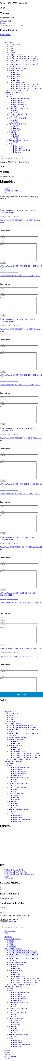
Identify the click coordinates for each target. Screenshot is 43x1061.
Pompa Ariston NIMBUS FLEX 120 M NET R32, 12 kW (19, 656)
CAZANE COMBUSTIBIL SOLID (21, 90)
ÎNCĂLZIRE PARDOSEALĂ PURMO (23, 56)
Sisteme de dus (18, 106)
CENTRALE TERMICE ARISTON (26, 84)
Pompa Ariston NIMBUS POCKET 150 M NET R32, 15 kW (20, 276)
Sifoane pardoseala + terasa (18, 140)
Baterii (11, 96)
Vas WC (16, 126)
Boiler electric (18, 146)
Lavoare (16, 128)
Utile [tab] (6, 933)
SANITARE (8, 94)
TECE (15, 112)
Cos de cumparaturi (11, 1056)
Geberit (15, 110)
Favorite (7, 1054)
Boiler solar (17, 152)
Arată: (2, 199)
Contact (7, 1050)
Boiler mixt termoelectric (21, 150)
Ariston (11, 46)
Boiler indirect (18, 148)
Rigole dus (12, 132)
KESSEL (16, 136)
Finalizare (12, 921)
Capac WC (17, 130)
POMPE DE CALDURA (12, 216)
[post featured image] (21, 212)
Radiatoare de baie (15, 76)
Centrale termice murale (17, 82)
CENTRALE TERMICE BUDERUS (26, 86)
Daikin (11, 50)
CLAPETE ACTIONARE (18, 118)
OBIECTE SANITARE (17, 124)
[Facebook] (21, 887)
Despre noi (8, 42)
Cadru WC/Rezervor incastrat (19, 108)
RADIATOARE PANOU (18, 68)
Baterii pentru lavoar (20, 104)
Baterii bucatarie (19, 102)
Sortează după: (5, 197)
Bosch (11, 48)
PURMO (16, 74)
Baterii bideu (17, 100)
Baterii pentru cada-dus (21, 98)
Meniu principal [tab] (9, 931)
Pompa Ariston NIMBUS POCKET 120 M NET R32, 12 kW (20, 385)
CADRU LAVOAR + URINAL (20, 114)
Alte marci (12, 52)
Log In (6, 1058)
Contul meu (8, 1052)
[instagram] (21, 889)
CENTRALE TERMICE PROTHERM (27, 88)
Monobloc (3, 216)
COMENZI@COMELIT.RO (17, 845)
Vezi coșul (4, 921)
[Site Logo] (5, 21)
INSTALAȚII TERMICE (13, 54)
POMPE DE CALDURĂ (13, 92)
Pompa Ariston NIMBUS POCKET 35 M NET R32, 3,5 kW (20, 494)
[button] (2, 23)
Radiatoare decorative (16, 70)
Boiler (11, 144)
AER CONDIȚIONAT (12, 44)
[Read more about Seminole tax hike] (3, 909)
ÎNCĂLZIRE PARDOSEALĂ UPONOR (24, 58)
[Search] (22, 25)
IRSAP (15, 72)
